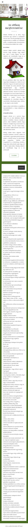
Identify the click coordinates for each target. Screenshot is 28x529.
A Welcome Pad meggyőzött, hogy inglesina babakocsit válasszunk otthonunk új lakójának (12, 210)
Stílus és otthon (7, 476)
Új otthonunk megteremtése (11, 510)
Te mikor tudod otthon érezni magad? (13, 489)
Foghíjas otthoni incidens (9, 315)
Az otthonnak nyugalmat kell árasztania (13, 260)
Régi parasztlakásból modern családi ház (14, 466)
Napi (14, 9)
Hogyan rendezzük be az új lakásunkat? (13, 336)
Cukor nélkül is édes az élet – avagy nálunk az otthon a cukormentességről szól (13, 300)
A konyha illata (7, 189)
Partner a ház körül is (8, 461)
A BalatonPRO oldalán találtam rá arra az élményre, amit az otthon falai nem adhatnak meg (14, 177)
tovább (14, 155)
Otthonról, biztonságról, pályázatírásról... (14, 442)
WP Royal (20, 526)
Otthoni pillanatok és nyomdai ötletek (13, 426)
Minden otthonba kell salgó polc (11, 390)
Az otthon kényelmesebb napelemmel (13, 239)
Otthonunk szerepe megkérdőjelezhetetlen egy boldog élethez (12, 449)
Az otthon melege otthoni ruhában (12, 244)
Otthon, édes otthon (8, 419)
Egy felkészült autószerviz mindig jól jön (13, 308)
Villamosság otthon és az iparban (12, 516)
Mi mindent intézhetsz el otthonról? (12, 388)
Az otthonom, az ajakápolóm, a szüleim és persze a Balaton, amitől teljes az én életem (13, 264)
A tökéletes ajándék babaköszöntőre (13, 204)
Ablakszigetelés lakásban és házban (12, 214)
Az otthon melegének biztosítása (12, 250)
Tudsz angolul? (7, 499)
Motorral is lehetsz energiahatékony (12, 396)
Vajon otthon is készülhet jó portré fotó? (14, 512)
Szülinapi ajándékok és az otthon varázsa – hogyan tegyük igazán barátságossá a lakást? (14, 485)
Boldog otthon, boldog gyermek (11, 296)
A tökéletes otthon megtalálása (11, 206)
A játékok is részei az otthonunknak (12, 187)
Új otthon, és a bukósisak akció (11, 505)
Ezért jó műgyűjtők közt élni (10, 310)
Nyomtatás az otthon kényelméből (12, 405)
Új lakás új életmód (8, 501)
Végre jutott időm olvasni (10, 514)
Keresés (21, 167)
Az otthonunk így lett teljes (10, 275)
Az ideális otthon (7, 225)
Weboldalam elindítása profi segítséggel (14, 518)
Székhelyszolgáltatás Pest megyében (13, 478)
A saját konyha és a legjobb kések (12, 202)
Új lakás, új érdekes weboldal (11, 503)
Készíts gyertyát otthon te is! (11, 348)
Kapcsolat (5, 346)
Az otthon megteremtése (14, 26)
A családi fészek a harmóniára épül (12, 185)
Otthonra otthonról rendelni (10, 428)
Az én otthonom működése (10, 223)
